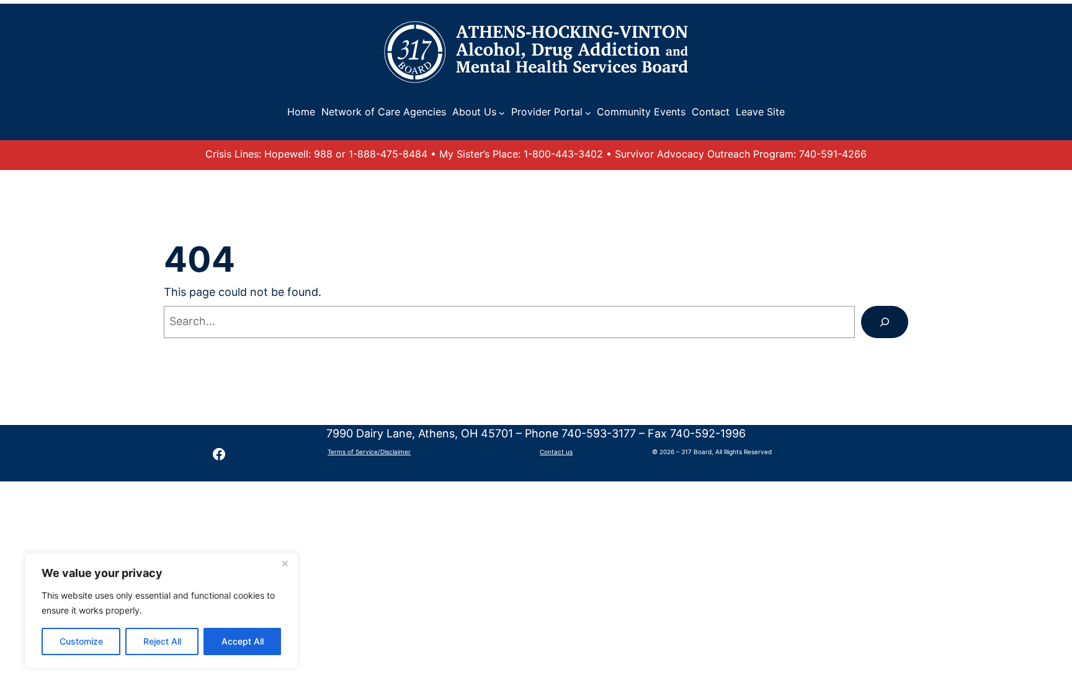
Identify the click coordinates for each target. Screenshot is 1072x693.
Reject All (162, 641)
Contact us (556, 451)
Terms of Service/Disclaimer (369, 451)
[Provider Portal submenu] (588, 112)
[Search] (884, 322)
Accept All (242, 641)
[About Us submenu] (502, 112)
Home (301, 111)
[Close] (284, 563)
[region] (161, 610)
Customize (81, 641)
